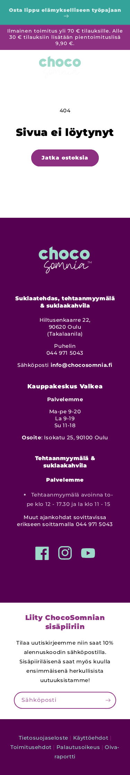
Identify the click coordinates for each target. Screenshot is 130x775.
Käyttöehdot (91, 737)
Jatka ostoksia (65, 157)
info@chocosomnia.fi (82, 365)
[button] (8, 65)
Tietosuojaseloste (43, 737)
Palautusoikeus (78, 747)
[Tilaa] (107, 700)
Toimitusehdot (31, 747)
